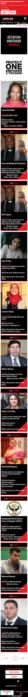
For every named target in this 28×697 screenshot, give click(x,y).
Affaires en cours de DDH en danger (21, 692)
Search (23, 22)
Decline (12, 12)
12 (15, 658)
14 (20, 658)
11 (12, 658)
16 (25, 658)
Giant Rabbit (19, 686)
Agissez (14, 676)
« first (15, 656)
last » (16, 660)
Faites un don (11, 22)
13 (17, 658)
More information (5, 9)
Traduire (24, 25)
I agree (4, 12)
